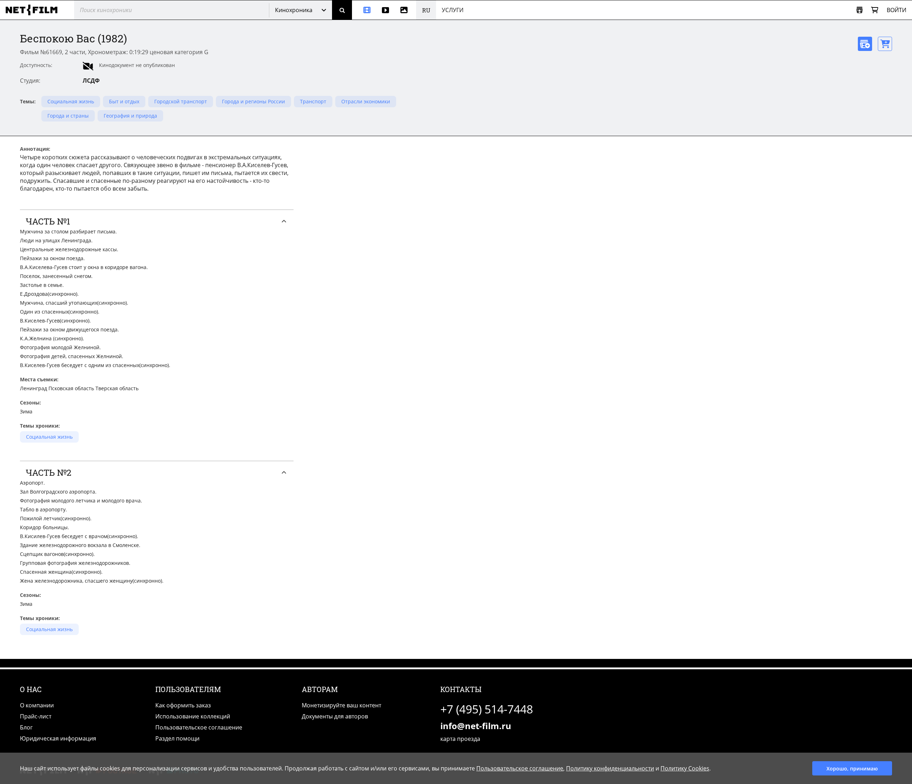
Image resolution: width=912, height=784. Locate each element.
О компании (37, 705)
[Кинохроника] (364, 10)
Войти (896, 10)
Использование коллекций (192, 716)
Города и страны (68, 115)
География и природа (130, 115)
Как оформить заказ (183, 705)
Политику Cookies (684, 768)
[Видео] (385, 10)
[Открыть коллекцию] (859, 10)
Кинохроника (293, 10)
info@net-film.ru (475, 726)
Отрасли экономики (365, 101)
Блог (26, 727)
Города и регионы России (253, 101)
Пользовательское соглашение (198, 727)
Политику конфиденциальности (610, 768)
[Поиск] (342, 10)
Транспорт (313, 101)
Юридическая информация (58, 738)
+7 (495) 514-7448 (486, 709)
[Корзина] (874, 10)
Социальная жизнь (70, 101)
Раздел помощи (177, 738)
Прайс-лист (35, 716)
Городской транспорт (180, 101)
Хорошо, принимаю (852, 768)
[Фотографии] (405, 10)
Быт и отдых (124, 101)
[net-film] (34, 10)
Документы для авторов (335, 716)
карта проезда (460, 739)
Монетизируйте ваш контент (341, 705)
